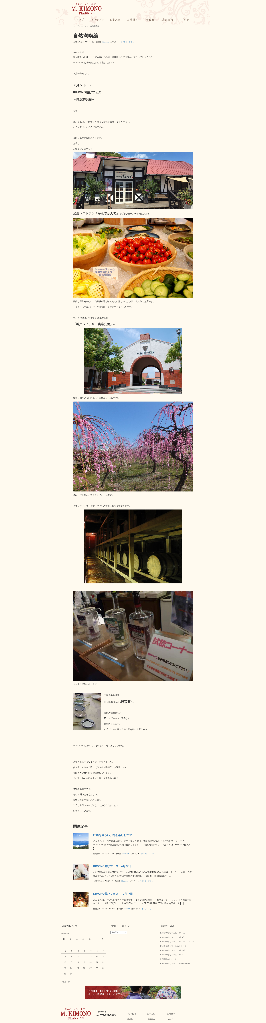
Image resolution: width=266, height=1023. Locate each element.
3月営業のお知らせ (168, 959)
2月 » (70, 981)
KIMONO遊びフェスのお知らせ (173, 946)
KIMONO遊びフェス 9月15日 (173, 932)
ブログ (185, 19)
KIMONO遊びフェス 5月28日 (173, 950)
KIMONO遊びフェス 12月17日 (113, 894)
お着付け (132, 19)
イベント (84, 26)
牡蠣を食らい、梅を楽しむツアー (114, 835)
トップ (80, 19)
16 (65, 962)
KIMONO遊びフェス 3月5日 (172, 954)
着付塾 (150, 19)
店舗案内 (167, 19)
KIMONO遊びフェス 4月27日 (112, 866)
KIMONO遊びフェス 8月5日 (172, 937)
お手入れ (115, 19)
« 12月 (63, 981)
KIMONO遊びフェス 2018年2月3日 (175, 963)
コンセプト (98, 19)
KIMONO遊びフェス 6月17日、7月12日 (177, 941)
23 (65, 968)
